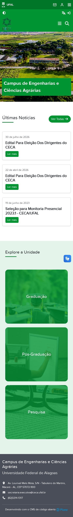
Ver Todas (58, 119)
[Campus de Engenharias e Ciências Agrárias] (6, 23)
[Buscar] (67, 23)
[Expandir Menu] (59, 23)
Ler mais (12, 154)
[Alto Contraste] (4, 13)
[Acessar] (69, 13)
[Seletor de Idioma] (64, 13)
